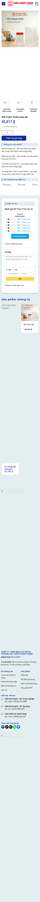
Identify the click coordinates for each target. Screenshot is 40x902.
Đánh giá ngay (20, 236)
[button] (3, 4)
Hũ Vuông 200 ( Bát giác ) (10, 467)
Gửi (20, 279)
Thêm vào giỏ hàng (14, 138)
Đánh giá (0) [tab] (12, 203)
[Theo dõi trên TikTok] (7, 727)
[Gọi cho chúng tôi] (14, 727)
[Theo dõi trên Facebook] (3, 727)
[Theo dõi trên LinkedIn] (18, 727)
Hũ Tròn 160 (29, 324)
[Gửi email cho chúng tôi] (10, 727)
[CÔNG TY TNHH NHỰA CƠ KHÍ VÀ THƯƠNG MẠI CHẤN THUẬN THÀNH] (20, 3)
